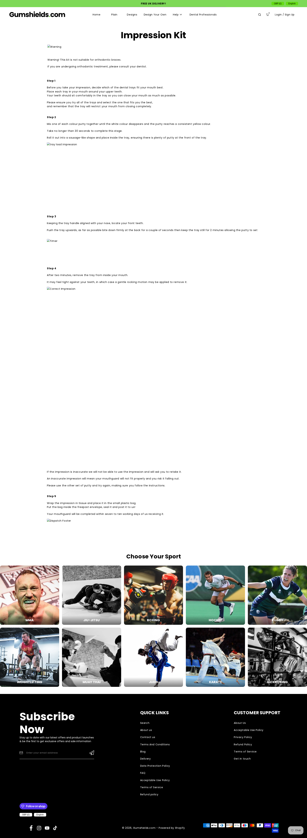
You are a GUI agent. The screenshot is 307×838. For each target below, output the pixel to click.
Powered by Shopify (172, 828)
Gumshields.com (144, 828)
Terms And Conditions (155, 744)
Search (145, 723)
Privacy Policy (243, 737)
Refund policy (149, 794)
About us (146, 730)
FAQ (143, 773)
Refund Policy (243, 744)
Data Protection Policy (155, 766)
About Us (240, 723)
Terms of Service (151, 787)
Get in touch (242, 758)
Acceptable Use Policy (155, 780)
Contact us (147, 737)
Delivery (145, 758)
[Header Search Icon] (259, 14)
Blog (143, 751)
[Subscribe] (91, 752)
